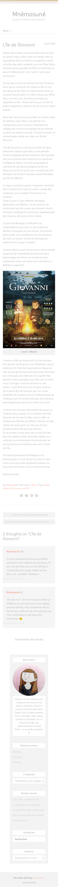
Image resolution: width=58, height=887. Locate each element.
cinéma (6, 488)
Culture (33, 485)
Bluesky (17, 751)
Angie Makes (39, 877)
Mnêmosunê (29, 14)
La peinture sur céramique (26, 804)
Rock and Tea (13, 551)
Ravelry (17, 762)
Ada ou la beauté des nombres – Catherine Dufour (29, 815)
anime (47, 485)
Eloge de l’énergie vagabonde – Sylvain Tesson (29, 810)
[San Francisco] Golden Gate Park (30, 514)
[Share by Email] (36, 495)
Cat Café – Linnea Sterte (26, 799)
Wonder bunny (20, 820)
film (12, 488)
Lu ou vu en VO (22, 488)
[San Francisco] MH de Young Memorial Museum (30, 521)
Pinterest (17, 757)
